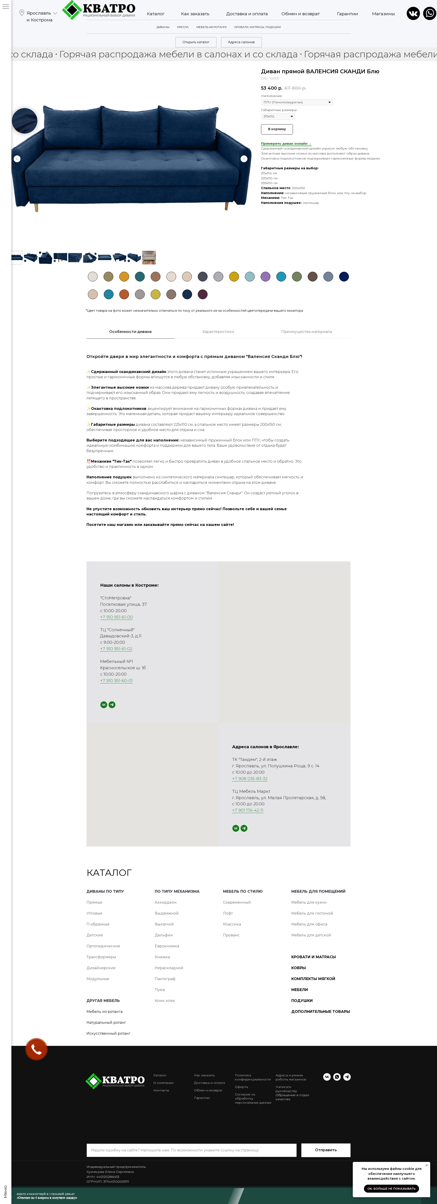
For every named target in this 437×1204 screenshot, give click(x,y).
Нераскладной (169, 968)
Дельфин (164, 935)
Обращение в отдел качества (292, 1097)
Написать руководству (286, 1089)
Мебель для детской (311, 935)
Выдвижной (167, 913)
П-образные (97, 924)
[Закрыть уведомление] (426, 1165)
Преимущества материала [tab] (306, 332)
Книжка (162, 957)
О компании (163, 1083)
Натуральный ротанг (106, 1022)
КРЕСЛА (183, 27)
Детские (94, 935)
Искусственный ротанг (108, 1033)
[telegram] (112, 704)
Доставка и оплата (247, 13)
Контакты (161, 1090)
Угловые (94, 913)
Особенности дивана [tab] (130, 332)
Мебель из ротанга (104, 1011)
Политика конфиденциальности (253, 1077)
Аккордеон (166, 902)
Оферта (241, 1087)
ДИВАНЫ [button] (163, 27)
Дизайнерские (101, 968)
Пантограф (165, 979)
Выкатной (164, 924)
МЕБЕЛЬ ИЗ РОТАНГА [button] (211, 27)
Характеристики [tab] (218, 332)
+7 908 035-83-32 (249, 778)
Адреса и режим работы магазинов (291, 1077)
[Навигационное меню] (6, 7)
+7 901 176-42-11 (247, 810)
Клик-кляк (165, 1001)
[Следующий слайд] (244, 158)
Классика (232, 924)
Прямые (94, 902)
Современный (237, 902)
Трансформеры (101, 957)
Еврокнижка (167, 946)
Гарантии (347, 13)
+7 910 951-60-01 (116, 680)
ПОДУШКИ (302, 1001)
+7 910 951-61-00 (116, 617)
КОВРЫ (298, 968)
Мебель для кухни (309, 902)
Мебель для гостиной (312, 913)
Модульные (97, 979)
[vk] (103, 704)
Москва (37, 38)
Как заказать (195, 13)
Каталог (156, 13)
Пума (160, 990)
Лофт (228, 913)
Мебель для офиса (309, 924)
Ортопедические (103, 946)
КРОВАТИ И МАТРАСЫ (313, 957)
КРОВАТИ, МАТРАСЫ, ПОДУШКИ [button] (257, 27)
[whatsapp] (337, 1079)
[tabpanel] (218, 443)
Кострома (40, 72)
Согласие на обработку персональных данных (253, 1098)
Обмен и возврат (301, 13)
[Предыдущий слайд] (17, 158)
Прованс (231, 935)
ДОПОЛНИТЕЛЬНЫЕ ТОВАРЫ (320, 1011)
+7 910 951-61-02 (116, 648)
